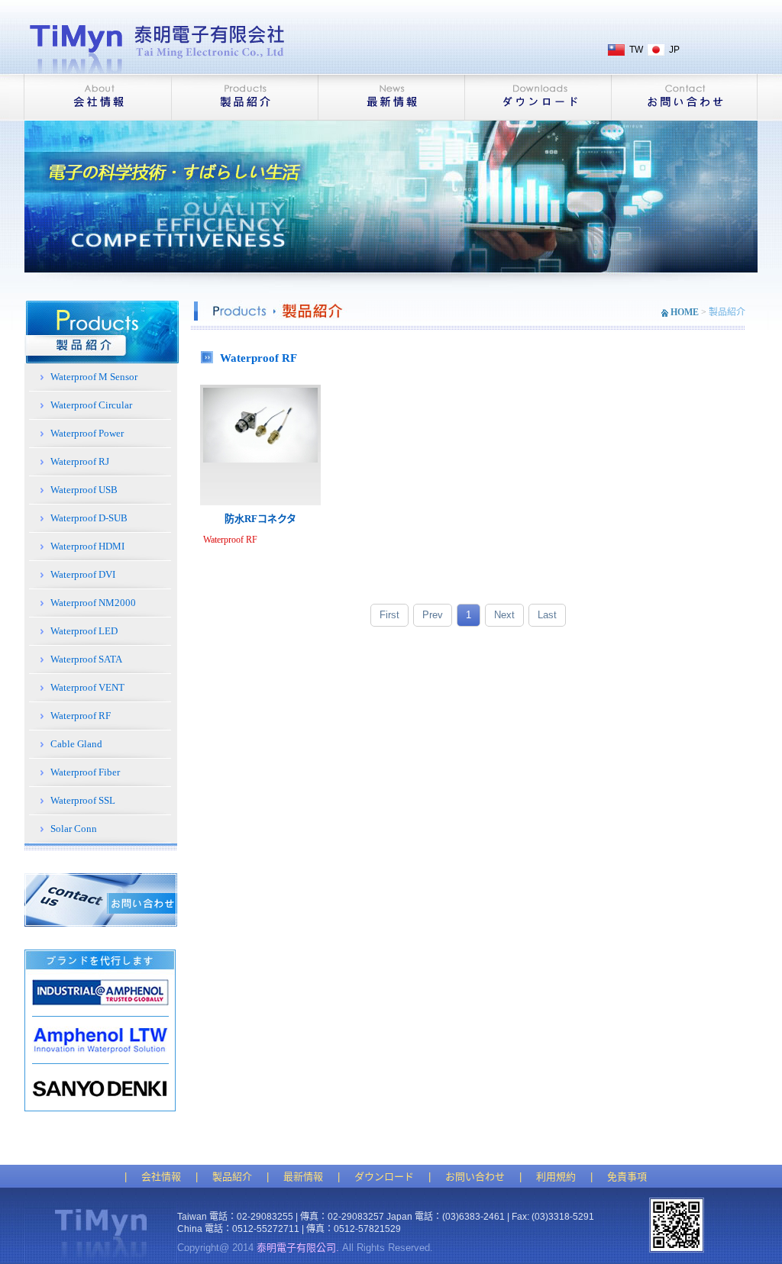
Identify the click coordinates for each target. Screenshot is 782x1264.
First (389, 615)
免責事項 (627, 1176)
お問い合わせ (475, 1176)
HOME (685, 312)
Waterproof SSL (82, 800)
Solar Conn (73, 828)
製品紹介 (232, 1176)
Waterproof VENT (87, 687)
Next (504, 615)
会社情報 (161, 1176)
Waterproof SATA (86, 659)
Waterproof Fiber (85, 772)
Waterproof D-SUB (89, 518)
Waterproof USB (84, 489)
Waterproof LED (84, 631)
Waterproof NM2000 (93, 602)
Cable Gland (76, 744)
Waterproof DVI (82, 574)
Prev (432, 615)
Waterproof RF (80, 715)
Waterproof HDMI (87, 546)
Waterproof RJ (79, 461)
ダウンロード (384, 1176)
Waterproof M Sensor (93, 376)
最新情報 (303, 1176)
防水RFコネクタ (260, 518)
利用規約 (556, 1176)
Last (547, 615)
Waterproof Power (87, 433)
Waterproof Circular (91, 405)
